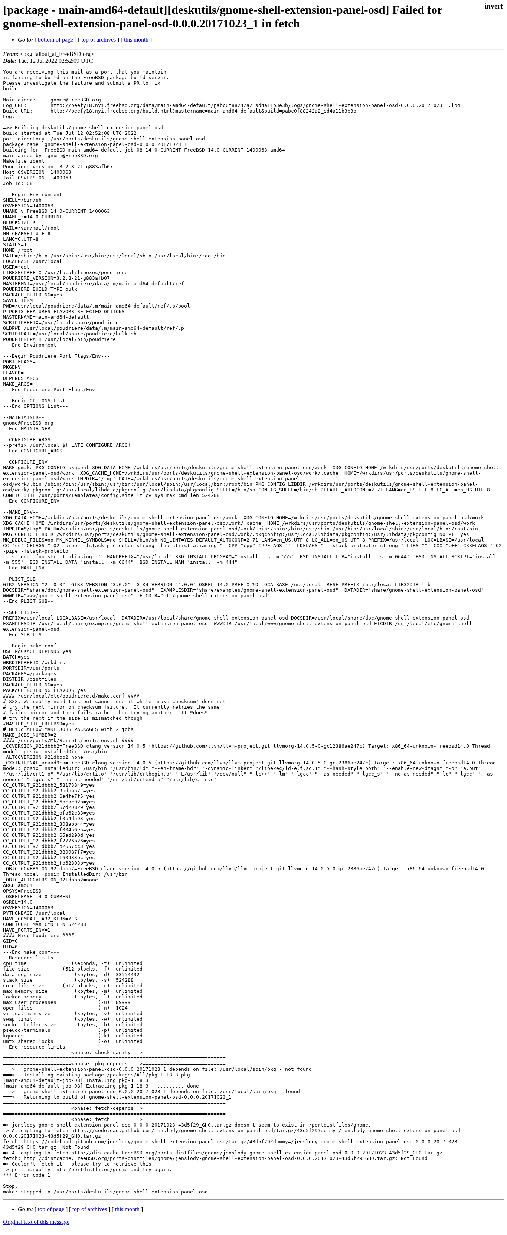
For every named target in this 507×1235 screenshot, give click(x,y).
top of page (51, 1209)
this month (136, 39)
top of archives (98, 39)
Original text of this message (36, 1222)
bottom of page (55, 39)
